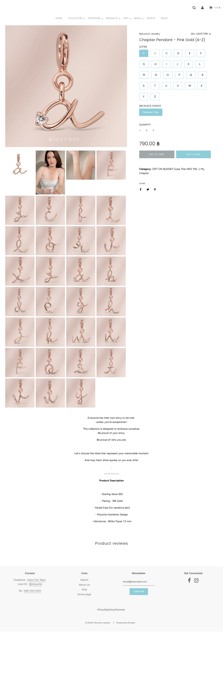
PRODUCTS (112, 18)
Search (84, 579)
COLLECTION (75, 18)
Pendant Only (151, 112)
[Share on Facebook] (141, 189)
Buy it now (193, 154)
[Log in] (202, 7)
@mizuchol (35, 584)
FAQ (84, 589)
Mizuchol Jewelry (149, 34)
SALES (164, 18)
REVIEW (151, 18)
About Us (84, 584)
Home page (84, 594)
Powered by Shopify (125, 623)
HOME (59, 18)
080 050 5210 (32, 590)
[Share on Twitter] (147, 189)
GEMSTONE (94, 18)
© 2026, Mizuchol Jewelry (97, 623)
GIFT (126, 18)
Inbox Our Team (36, 579)
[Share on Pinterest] (155, 189)
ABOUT (137, 18)
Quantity (145, 124)
